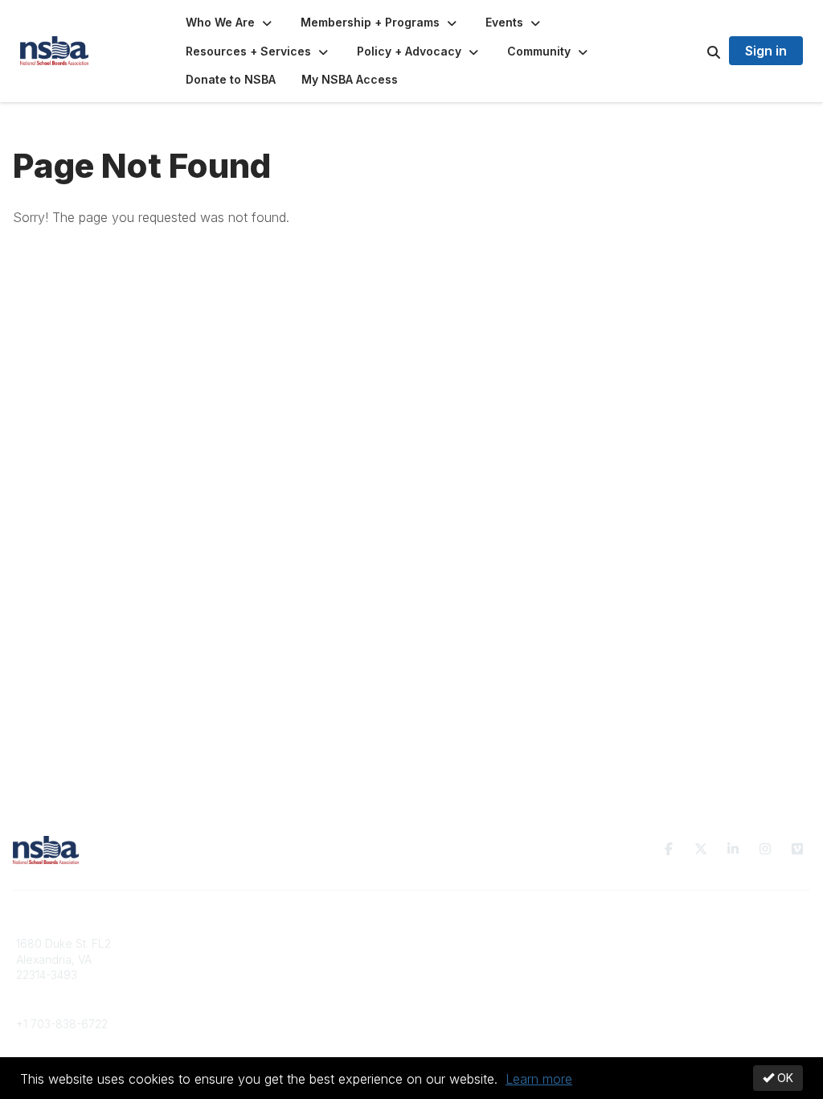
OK (783, 1078)
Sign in (766, 51)
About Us (648, 943)
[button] (230, 22)
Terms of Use (659, 959)
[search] (694, 51)
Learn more (539, 1079)
